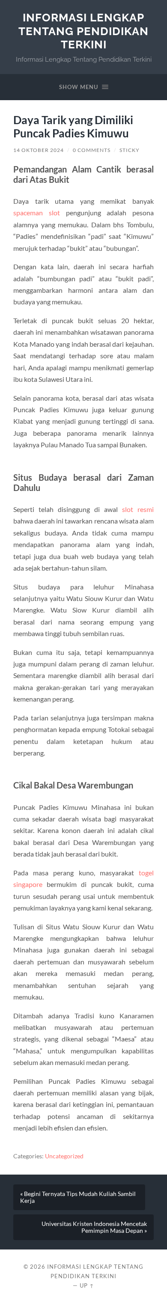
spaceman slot (36, 212)
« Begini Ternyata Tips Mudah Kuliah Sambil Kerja (78, 1197)
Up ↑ (87, 1285)
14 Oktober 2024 (38, 150)
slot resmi (138, 509)
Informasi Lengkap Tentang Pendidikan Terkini (83, 31)
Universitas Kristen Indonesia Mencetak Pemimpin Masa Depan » (94, 1227)
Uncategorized (64, 1156)
